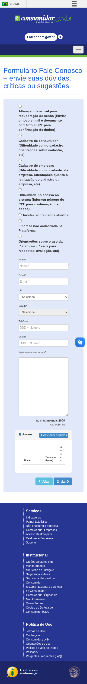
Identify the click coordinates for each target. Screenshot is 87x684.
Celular (22, 336)
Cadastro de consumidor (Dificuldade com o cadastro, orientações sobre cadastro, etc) (41, 147)
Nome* (22, 259)
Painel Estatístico (37, 521)
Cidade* (23, 306)
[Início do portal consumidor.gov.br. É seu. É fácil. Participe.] (44, 17)
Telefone (23, 321)
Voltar (45, 481)
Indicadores (33, 517)
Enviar (62, 481)
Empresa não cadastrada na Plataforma (41, 228)
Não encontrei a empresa (42, 526)
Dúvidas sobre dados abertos (45, 215)
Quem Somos (34, 603)
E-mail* (22, 275)
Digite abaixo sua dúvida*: (33, 352)
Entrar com (41, 37)
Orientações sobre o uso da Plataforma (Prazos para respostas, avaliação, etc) (41, 246)
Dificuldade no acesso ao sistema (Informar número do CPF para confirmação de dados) (41, 202)
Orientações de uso (38, 643)
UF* (21, 290)
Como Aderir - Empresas (41, 530)
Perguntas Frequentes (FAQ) (44, 656)
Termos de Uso (35, 631)
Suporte (31, 542)
